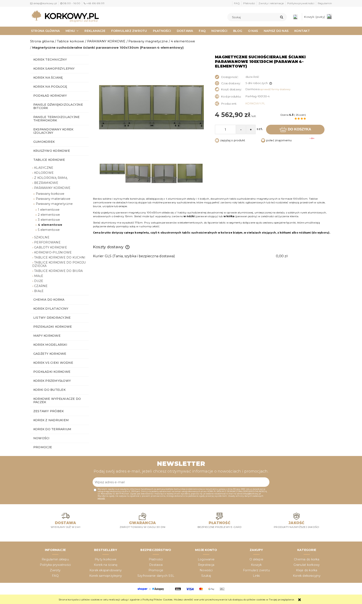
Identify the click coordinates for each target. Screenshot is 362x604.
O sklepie (256, 559)
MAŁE (38, 276)
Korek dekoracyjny (307, 576)
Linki (256, 576)
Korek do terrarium (52, 429)
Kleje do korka (306, 570)
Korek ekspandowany (105, 570)
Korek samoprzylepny (54, 68)
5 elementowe (49, 230)
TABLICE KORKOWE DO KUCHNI (59, 257)
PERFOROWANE (47, 242)
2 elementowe (49, 215)
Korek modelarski (50, 345)
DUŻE (38, 281)
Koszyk (256, 565)
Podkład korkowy (50, 95)
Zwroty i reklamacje (271, 3)
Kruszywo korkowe (51, 151)
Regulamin (325, 3)
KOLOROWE (44, 173)
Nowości (41, 438)
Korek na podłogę (50, 86)
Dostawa (156, 565)
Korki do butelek (49, 390)
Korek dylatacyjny (50, 308)
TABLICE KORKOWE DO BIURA (58, 271)
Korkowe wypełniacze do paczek (57, 400)
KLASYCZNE (43, 168)
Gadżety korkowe (49, 354)
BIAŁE (39, 291)
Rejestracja (206, 565)
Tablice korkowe (49, 160)
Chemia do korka (49, 299)
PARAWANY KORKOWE (52, 188)
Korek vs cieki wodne (53, 363)
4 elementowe (50, 225)
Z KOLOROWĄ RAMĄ (50, 178)
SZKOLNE (41, 237)
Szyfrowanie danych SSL (155, 576)
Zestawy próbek (48, 411)
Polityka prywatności (300, 3)
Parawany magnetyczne (54, 204)
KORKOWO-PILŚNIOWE (53, 252)
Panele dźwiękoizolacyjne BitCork (58, 106)
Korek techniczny (50, 59)
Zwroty (55, 570)
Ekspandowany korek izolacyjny (53, 131)
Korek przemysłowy (52, 381)
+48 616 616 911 (95, 3)
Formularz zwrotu (256, 570)
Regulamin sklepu (55, 559)
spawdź (101, 498)
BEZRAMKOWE (46, 183)
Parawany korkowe (50, 194)
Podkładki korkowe (51, 372)
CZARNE (41, 286)
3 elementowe (49, 220)
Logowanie (206, 559)
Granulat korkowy (306, 565)
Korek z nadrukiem (51, 420)
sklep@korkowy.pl (45, 3)
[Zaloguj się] (296, 16)
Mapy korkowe (47, 336)
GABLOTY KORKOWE (50, 247)
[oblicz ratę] (312, 141)
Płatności (249, 3)
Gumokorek (44, 142)
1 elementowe (48, 210)
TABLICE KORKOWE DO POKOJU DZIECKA (59, 264)
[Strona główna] (65, 16)
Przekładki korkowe (52, 327)
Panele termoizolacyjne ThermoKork (56, 118)
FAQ (237, 3)
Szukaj (206, 576)
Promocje (42, 447)
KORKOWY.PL (255, 103)
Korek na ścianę (48, 77)
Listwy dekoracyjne (52, 318)
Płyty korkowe (105, 559)
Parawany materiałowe (53, 199)
